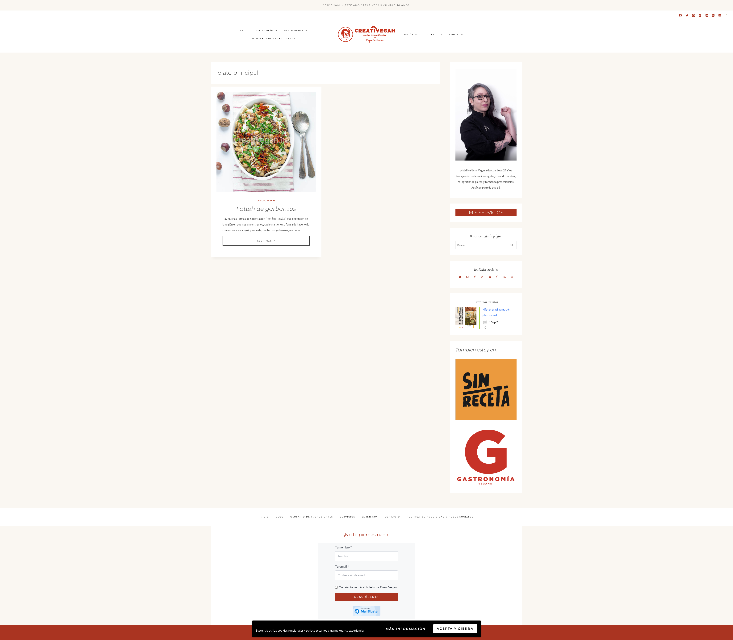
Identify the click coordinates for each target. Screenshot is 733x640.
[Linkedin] (707, 15)
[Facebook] (680, 15)
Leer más (266, 241)
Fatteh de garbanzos (266, 208)
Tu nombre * (343, 547)
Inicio (245, 30)
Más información (406, 629)
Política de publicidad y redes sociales (440, 517)
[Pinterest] (700, 15)
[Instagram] (693, 15)
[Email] (720, 15)
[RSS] (713, 15)
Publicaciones (295, 30)
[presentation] (266, 142)
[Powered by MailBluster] (366, 611)
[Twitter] (687, 15)
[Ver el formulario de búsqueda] (726, 15)
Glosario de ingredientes (273, 38)
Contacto (457, 34)
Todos (271, 200)
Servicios (434, 34)
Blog (280, 517)
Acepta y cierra (455, 628)
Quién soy (412, 34)
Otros (261, 200)
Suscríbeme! (366, 596)
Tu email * (342, 566)
